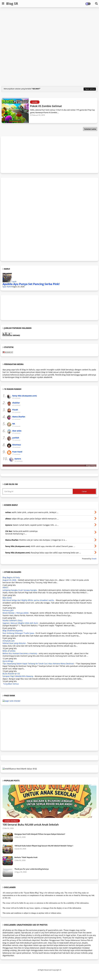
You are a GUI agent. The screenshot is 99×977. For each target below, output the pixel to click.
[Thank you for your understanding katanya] (8, 872)
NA (13, 423)
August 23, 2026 (9, 580)
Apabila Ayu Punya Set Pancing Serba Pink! (31, 284)
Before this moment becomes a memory (20, 653)
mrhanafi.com (9, 641)
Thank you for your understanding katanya (31, 869)
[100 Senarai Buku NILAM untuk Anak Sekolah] (49, 801)
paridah (15, 437)
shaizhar (16, 402)
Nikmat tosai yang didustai (14, 643)
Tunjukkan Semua (11, 684)
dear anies (16, 430)
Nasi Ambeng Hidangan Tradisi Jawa (18, 633)
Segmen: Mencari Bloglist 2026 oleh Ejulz (20, 623)
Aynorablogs (8, 661)
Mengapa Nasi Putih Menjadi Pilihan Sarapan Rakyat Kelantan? (39, 834)
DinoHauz (16, 444)
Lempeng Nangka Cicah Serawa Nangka (20, 590)
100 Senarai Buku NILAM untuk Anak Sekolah (31, 824)
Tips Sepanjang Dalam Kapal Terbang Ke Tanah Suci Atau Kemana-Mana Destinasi (38, 663)
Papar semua (90, 89)
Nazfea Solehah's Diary (12, 620)
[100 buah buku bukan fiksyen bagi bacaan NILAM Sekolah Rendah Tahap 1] (8, 849)
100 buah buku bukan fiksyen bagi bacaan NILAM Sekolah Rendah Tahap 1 (43, 846)
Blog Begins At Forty (11, 577)
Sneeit (94, 559)
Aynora (17, 458)
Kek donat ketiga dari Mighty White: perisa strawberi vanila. (28, 600)
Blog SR (12, 3)
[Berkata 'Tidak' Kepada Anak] (8, 860)
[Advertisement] (50, 28)
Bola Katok (7, 597)
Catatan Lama (90, 129)
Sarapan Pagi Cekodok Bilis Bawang (18, 676)
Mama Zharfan (18, 416)
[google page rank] (11, 701)
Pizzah (15, 409)
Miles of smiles (9, 651)
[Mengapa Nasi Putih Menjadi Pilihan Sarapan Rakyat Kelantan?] (8, 837)
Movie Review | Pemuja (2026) (15, 613)
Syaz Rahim (8, 286)
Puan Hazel (17, 451)
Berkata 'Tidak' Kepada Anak (25, 857)
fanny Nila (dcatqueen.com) (24, 395)
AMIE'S (5, 587)
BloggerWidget (91, 465)
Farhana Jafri (8, 610)
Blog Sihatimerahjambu (13, 630)
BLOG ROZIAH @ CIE (11, 673)
